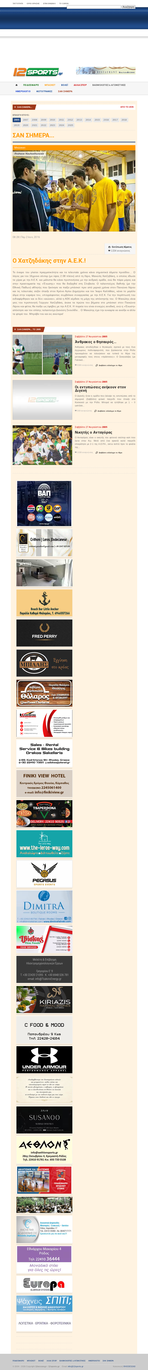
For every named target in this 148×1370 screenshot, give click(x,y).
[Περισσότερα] (42, 338)
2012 (70, 120)
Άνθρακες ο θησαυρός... (96, 342)
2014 (88, 120)
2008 (34, 120)
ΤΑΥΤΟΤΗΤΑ (18, 4)
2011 (61, 120)
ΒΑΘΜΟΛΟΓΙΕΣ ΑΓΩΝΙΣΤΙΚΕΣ (72, 1361)
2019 (16, 125)
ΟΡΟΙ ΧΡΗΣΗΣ (33, 4)
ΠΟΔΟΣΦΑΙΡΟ (31, 85)
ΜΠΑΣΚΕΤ (50, 85)
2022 (43, 125)
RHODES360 (129, 1366)
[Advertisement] (74, 36)
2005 (16, 120)
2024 (61, 125)
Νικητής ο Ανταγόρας (93, 432)
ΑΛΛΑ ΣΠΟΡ (80, 85)
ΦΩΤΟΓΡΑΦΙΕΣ (44, 91)
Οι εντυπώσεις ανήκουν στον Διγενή (100, 389)
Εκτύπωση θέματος (120, 247)
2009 (43, 120)
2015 (97, 120)
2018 (124, 120)
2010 (52, 120)
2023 (52, 125)
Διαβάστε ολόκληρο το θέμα (109, 365)
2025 (70, 125)
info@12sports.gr (76, 1366)
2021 (34, 125)
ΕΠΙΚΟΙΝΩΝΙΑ (49, 4)
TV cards (64, 4)
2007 (25, 120)
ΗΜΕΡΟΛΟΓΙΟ (23, 91)
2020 (25, 125)
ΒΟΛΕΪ (64, 85)
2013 (79, 120)
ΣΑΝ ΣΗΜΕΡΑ (65, 91)
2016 (106, 120)
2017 (115, 120)
